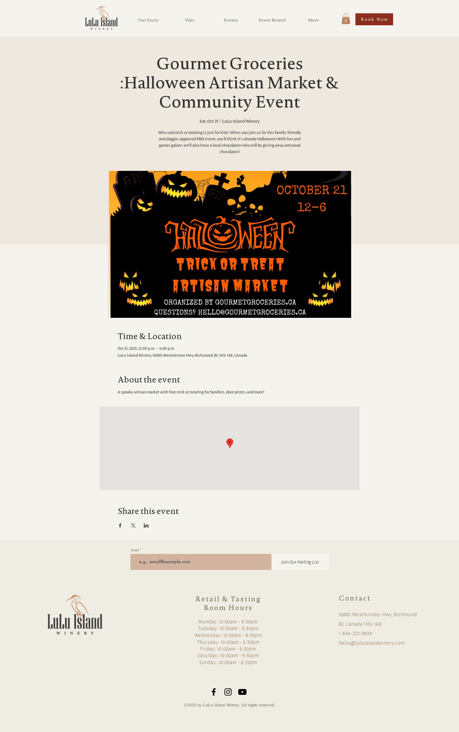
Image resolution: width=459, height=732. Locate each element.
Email (135, 550)
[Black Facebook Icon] (214, 692)
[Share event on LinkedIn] (146, 525)
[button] (345, 18)
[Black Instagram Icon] (228, 692)
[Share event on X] (133, 525)
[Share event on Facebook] (120, 525)
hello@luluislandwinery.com (372, 642)
